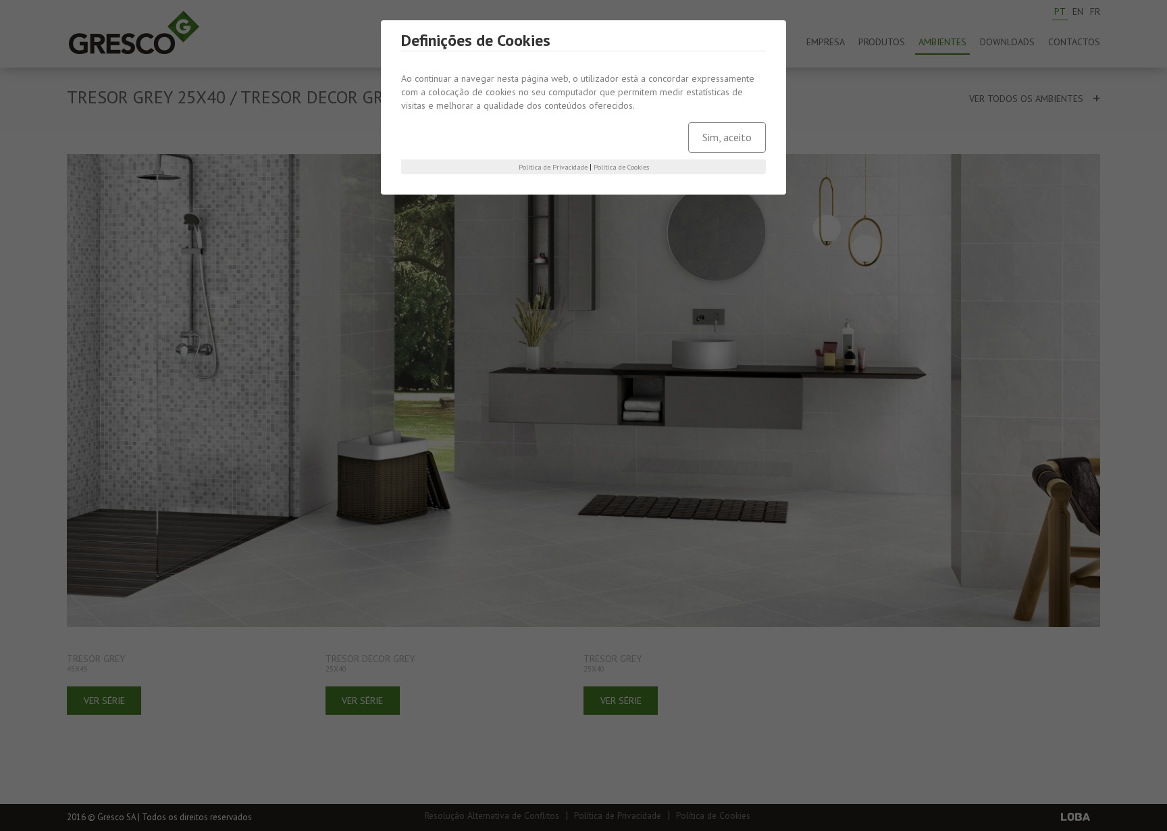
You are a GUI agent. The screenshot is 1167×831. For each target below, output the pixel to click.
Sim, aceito (727, 137)
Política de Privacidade (553, 167)
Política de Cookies (621, 167)
